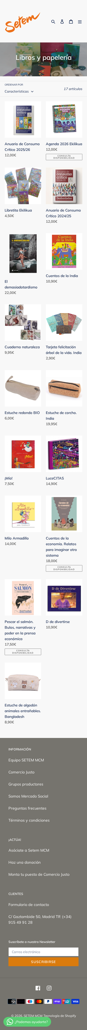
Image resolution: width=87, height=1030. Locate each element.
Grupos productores (25, 784)
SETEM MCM (33, 1016)
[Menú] (79, 21)
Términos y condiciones (29, 820)
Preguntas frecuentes (27, 808)
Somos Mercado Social (28, 796)
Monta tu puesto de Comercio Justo (38, 874)
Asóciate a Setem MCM (28, 850)
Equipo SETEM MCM (26, 760)
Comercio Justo (21, 772)
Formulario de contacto (28, 904)
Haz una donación (24, 862)
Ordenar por (14, 84)
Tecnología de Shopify (60, 1016)
